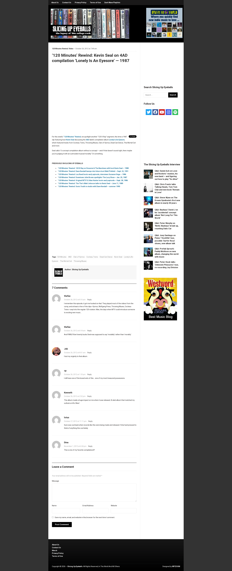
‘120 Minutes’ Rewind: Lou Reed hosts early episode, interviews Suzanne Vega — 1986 (92, 174)
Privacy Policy (80, 2)
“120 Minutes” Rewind (72, 137)
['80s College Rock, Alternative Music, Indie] (90, 24)
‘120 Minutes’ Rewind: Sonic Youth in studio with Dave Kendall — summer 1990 (89, 186)
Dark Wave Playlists (112, 2)
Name (54, 506)
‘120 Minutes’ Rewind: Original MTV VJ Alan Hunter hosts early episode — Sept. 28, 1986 (93, 180)
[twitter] (149, 112)
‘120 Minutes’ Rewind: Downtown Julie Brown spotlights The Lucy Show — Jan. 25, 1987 (92, 177)
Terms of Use (95, 2)
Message (55, 481)
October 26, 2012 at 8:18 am (75, 331)
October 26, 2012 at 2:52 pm (75, 396)
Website (114, 506)
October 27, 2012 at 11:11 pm (75, 421)
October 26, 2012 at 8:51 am (75, 353)
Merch (54, 550)
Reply (89, 300)
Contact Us (66, 2)
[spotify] (175, 112)
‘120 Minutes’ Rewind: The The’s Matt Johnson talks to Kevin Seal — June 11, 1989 (90, 183)
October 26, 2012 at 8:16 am (75, 300)
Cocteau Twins (92, 257)
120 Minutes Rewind (60, 49)
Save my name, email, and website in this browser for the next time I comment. (85, 517)
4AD (87, 140)
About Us (55, 2)
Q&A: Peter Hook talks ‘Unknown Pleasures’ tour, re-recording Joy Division (167, 265)
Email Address (88, 506)
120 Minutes (61, 257)
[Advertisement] (162, 61)
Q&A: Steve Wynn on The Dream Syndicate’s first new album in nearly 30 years (167, 200)
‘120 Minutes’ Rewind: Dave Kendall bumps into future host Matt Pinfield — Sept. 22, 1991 (93, 171)
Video (71, 49)
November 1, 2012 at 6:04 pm (75, 446)
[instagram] (168, 112)
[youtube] (162, 112)
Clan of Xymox (79, 257)
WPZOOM (176, 566)
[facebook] (155, 112)
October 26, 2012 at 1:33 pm (75, 374)
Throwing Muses (80, 261)
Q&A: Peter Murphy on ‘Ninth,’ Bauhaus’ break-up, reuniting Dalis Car (166, 226)
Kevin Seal (70, 140)
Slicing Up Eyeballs (80, 269)
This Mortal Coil (66, 261)
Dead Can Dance (106, 257)
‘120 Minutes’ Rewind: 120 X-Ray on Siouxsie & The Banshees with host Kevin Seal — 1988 (93, 168)
